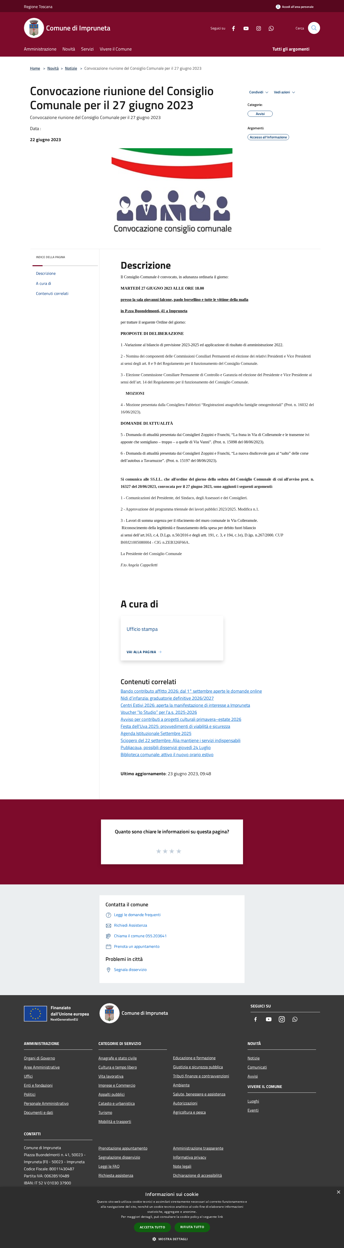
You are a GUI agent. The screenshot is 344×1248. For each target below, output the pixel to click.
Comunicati (257, 1067)
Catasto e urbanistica (116, 1103)
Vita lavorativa (110, 1076)
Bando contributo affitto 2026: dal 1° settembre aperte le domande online (191, 691)
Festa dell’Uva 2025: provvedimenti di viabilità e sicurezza (175, 726)
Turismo (105, 1112)
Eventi (253, 1110)
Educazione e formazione (194, 1058)
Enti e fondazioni (38, 1085)
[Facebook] (231, 27)
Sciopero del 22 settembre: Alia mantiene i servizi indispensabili (180, 740)
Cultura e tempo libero (117, 1067)
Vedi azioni (282, 92)
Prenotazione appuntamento (122, 1148)
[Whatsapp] (269, 27)
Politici (30, 1094)
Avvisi (253, 1076)
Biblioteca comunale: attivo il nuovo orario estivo (167, 754)
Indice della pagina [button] (50, 257)
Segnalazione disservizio (119, 1157)
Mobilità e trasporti (114, 1121)
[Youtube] (244, 27)
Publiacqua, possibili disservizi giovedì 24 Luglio (166, 747)
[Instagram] (257, 27)
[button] (172, 1239)
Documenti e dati (38, 1112)
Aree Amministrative (42, 1067)
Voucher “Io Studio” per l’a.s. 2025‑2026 (159, 712)
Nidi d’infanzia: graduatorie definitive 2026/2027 (167, 698)
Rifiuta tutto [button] (192, 1227)
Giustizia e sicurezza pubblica (198, 1067)
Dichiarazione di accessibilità (197, 1175)
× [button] (338, 1192)
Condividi (256, 92)
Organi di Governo (39, 1058)
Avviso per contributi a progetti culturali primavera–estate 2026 (181, 719)
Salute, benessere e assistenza (199, 1094)
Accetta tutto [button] (152, 1227)
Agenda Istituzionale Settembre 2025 (156, 733)
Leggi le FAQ (109, 1166)
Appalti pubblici (111, 1094)
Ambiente (181, 1085)
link (220, 1217)
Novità (53, 68)
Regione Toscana (38, 7)
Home (35, 68)
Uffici (28, 1076)
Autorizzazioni (185, 1103)
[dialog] (172, 1217)
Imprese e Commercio (116, 1085)
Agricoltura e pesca (189, 1112)
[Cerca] (314, 28)
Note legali (182, 1166)
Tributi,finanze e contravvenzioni (201, 1076)
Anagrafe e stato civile (117, 1058)
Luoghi (253, 1101)
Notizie (71, 68)
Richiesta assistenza (115, 1175)
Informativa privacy (189, 1157)
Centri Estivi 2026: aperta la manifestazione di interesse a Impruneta (185, 705)
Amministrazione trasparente (198, 1148)
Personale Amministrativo (46, 1103)
